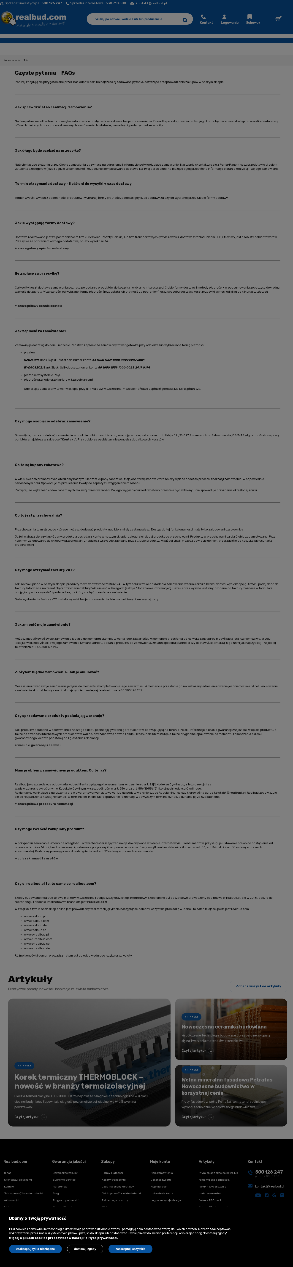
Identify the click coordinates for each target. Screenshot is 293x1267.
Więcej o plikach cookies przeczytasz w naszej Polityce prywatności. (63, 1238)
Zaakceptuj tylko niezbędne (35, 1249)
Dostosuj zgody (85, 1249)
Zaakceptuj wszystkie (130, 1249)
